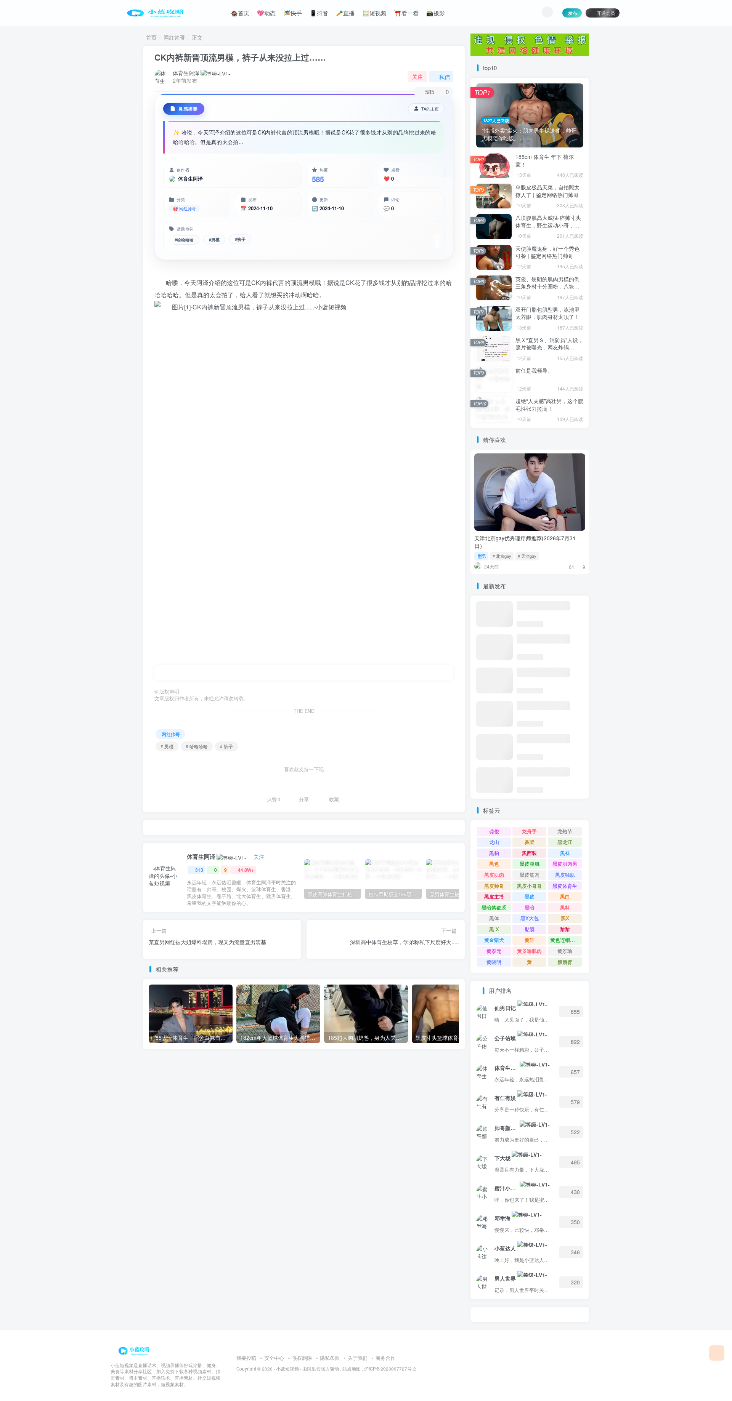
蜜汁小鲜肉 (506, 1188)
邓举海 (502, 1218)
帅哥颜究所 (506, 1128)
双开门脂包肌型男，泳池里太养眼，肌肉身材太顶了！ (547, 313)
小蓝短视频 (287, 1369)
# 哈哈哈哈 (197, 746)
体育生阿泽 (186, 73)
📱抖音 (319, 13)
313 (199, 869)
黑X (565, 918)
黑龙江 (564, 841)
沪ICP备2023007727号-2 (390, 1369)
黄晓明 (493, 961)
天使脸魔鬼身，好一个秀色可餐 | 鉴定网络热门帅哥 (547, 252)
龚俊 (494, 831)
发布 (572, 13)
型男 (482, 556)
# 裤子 (226, 746)
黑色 (494, 863)
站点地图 (351, 1369)
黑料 (565, 907)
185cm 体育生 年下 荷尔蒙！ (544, 160)
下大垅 (502, 1158)
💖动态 (266, 13)
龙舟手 (529, 831)
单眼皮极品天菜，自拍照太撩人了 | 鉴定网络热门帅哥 (547, 191)
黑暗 (530, 907)
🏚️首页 (240, 13)
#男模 (214, 240)
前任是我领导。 (534, 370)
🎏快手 (292, 13)
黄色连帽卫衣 (565, 939)
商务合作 (385, 1357)
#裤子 (240, 239)
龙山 (494, 841)
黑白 (565, 896)
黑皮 (530, 896)
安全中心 (274, 1357)
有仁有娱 (505, 1098)
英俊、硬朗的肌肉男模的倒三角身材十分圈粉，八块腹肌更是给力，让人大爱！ (547, 286)
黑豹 (494, 853)
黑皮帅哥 (494, 885)
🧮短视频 (374, 13)
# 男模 (167, 746)
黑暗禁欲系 (494, 907)
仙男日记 (505, 1008)
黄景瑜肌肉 (529, 950)
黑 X (494, 929)
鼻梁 (530, 841)
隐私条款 (330, 1357)
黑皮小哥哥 (529, 885)
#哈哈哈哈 (184, 240)
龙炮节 (564, 831)
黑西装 (529, 853)
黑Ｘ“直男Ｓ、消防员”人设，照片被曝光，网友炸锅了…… (549, 347)
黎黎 (565, 929)
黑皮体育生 (564, 885)
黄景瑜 (564, 950)
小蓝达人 (505, 1248)
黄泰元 (493, 950)
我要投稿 (246, 1357)
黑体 (494, 918)
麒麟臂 (564, 961)
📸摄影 (435, 13)
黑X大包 (529, 918)
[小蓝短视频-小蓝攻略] (135, 1349)
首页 (151, 37)
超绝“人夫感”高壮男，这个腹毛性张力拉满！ (549, 404)
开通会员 (606, 13)
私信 (444, 76)
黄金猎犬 (494, 939)
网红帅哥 (174, 37)
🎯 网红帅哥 (184, 208)
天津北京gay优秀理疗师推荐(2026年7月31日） (525, 541)
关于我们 (358, 1357)
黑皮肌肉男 (564, 863)
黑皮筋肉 (529, 874)
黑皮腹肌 (529, 863)
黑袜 (565, 853)
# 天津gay (527, 556)
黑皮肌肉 (494, 874)
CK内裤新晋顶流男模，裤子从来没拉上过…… (240, 57)
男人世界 (505, 1278)
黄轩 (530, 939)
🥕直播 (345, 13)
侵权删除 (302, 1357)
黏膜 (530, 929)
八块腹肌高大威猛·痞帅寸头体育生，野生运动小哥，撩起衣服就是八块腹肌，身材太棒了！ (548, 229)
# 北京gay (502, 556)
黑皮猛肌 (565, 874)
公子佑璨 (505, 1038)
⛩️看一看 (406, 13)
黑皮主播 (494, 896)
